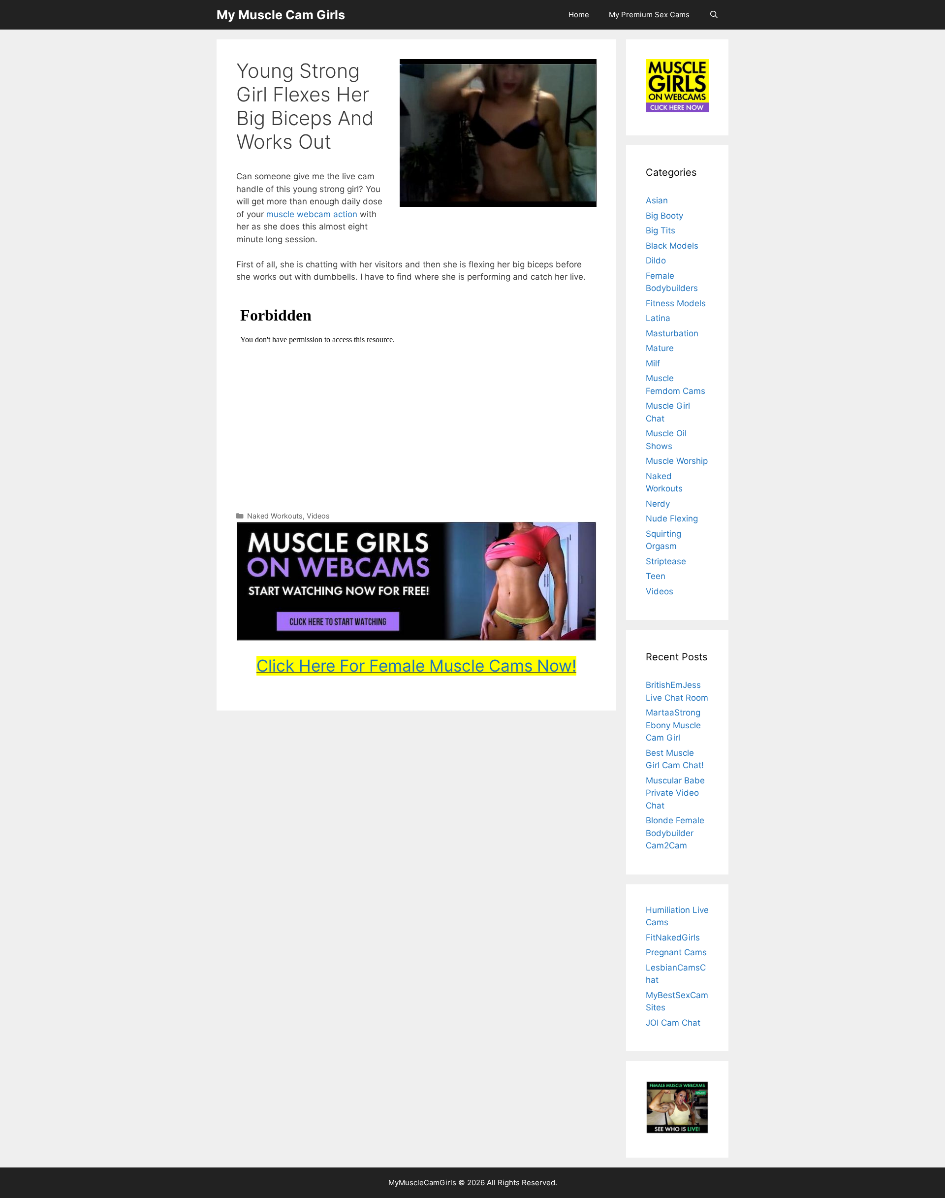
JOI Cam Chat (673, 1023)
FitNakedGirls (673, 937)
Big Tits (660, 230)
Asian (657, 200)
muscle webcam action (311, 214)
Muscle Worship (677, 461)
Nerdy (658, 504)
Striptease (666, 561)
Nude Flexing (672, 518)
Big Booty (664, 216)
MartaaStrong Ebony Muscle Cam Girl (673, 725)
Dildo (656, 260)
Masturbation (672, 333)
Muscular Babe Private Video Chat (675, 793)
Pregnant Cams (676, 952)
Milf (653, 363)
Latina (658, 318)
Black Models (672, 246)
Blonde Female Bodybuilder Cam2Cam (675, 832)
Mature (660, 348)
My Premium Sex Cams (649, 14)
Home (578, 14)
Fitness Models (676, 303)
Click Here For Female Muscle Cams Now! (416, 666)
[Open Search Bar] (713, 15)
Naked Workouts (275, 516)
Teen (655, 576)
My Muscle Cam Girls (281, 14)
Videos (318, 516)
